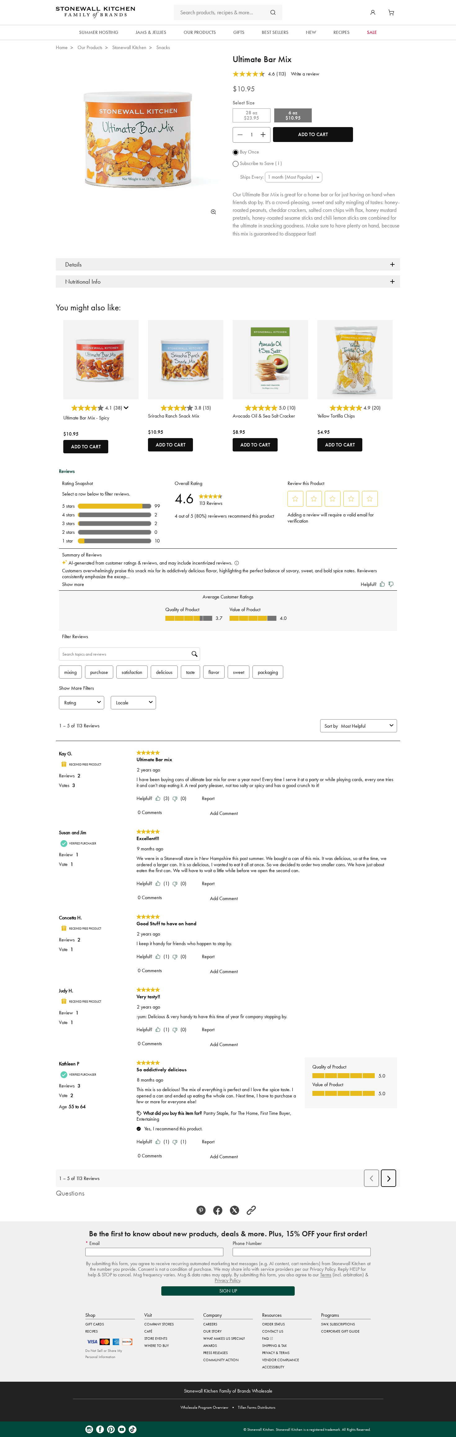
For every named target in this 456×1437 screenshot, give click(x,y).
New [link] (311, 32)
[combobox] (228, 12)
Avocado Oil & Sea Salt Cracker (264, 416)
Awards (210, 1345)
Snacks (163, 47)
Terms (325, 1274)
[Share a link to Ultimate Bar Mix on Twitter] (236, 1210)
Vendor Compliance (280, 1359)
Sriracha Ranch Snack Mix (173, 416)
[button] (372, 12)
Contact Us (272, 1331)
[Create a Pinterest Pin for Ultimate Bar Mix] (202, 1210)
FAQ (266, 1338)
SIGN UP (228, 1291)
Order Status (273, 1324)
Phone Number (247, 1243)
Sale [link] (372, 32)
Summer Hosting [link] (98, 32)
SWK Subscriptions (338, 1324)
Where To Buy (156, 1345)
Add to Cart (313, 134)
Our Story (212, 1331)
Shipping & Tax (274, 1345)
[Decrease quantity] (238, 134)
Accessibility (273, 1367)
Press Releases (215, 1352)
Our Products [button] (200, 32)
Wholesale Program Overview (204, 1407)
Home (62, 47)
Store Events (155, 1338)
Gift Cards (94, 1324)
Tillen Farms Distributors (256, 1407)
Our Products (90, 47)
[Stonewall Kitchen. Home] (95, 12)
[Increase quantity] (264, 134)
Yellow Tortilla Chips (336, 416)
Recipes (91, 1331)
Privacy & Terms (275, 1352)
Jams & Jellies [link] (151, 32)
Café (148, 1331)
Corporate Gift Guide (340, 1331)
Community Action (221, 1359)
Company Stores (159, 1324)
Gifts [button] (238, 32)
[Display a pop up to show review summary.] (127, 409)
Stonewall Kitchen (129, 47)
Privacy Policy (227, 1280)
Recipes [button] (341, 32)
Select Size (244, 102)
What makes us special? (224, 1338)
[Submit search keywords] (273, 12)
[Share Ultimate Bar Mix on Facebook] (219, 1210)
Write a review (305, 74)
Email (94, 1243)
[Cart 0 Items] (392, 12)
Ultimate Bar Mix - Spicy (86, 417)
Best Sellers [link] (275, 32)
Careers (210, 1324)
